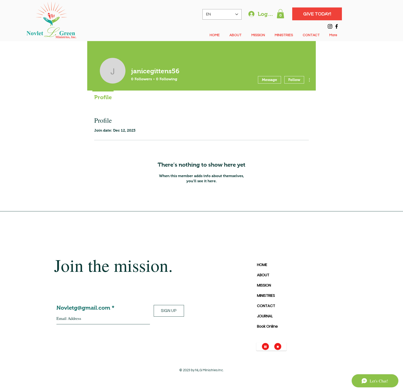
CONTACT (266, 305)
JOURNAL (265, 316)
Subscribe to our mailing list (93, 293)
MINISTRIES (266, 295)
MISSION (264, 285)
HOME (262, 264)
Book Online (267, 326)
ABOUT (263, 275)
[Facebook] (337, 26)
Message (269, 80)
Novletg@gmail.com (83, 308)
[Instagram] (330, 26)
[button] (280, 13)
